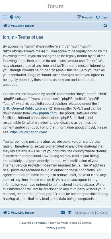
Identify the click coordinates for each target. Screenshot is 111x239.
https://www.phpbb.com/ (28, 132)
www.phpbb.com (43, 113)
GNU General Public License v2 (27, 108)
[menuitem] (15, 17)
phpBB (40, 222)
